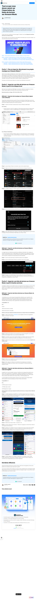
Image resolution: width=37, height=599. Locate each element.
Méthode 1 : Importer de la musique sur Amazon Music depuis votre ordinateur (18, 58)
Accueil (3, 23)
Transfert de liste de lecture (12, 237)
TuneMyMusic (15, 314)
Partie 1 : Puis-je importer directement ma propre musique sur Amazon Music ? (16, 55)
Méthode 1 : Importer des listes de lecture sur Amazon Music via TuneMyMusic (18, 63)
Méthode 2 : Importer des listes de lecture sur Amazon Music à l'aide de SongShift (18, 64)
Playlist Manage (7, 23)
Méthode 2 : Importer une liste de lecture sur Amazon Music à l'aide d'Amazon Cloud (19, 59)
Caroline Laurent (8, 17)
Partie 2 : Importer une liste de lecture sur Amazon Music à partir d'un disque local (16, 57)
